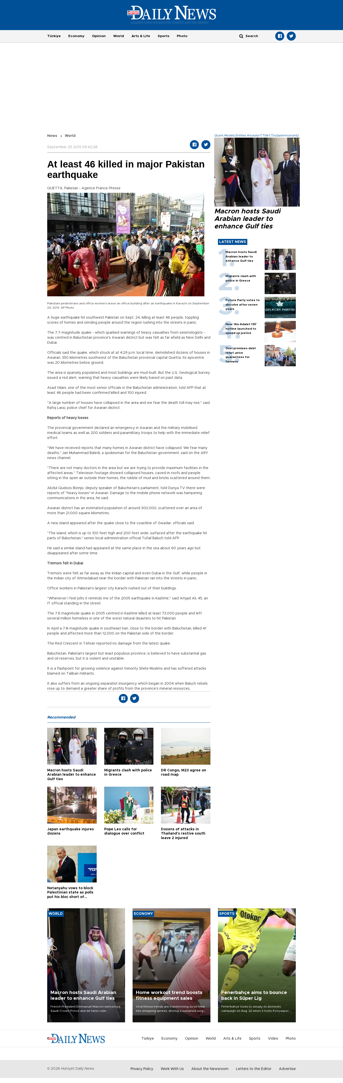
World (118, 36)
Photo (182, 36)
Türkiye (54, 36)
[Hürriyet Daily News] (171, 14)
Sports (163, 36)
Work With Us (172, 1069)
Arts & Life (141, 36)
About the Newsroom (209, 1069)
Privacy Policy (142, 1069)
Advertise (287, 1069)
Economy (76, 36)
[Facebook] (279, 36)
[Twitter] (291, 36)
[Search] (241, 36)
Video (273, 1038)
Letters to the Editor (253, 1069)
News (52, 136)
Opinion (99, 36)
